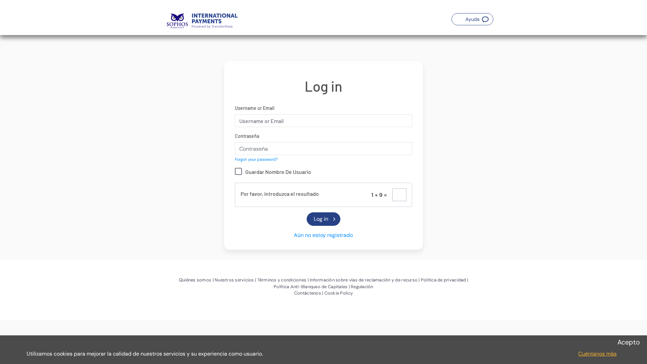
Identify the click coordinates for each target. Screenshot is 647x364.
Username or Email (254, 108)
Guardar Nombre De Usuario (278, 172)
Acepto (628, 342)
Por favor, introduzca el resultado (280, 193)
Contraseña (247, 136)
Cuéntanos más (597, 353)
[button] (472, 19)
